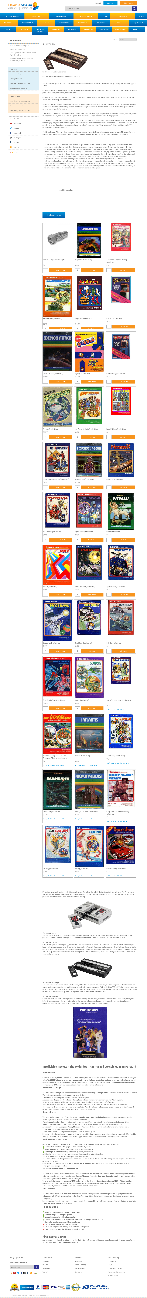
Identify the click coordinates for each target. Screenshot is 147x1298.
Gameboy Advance (40, 30)
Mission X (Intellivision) (114, 479)
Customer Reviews (115, 1268)
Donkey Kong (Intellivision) (115, 374)
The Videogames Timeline (19, 106)
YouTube (17, 123)
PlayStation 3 (64, 23)
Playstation (72, 29)
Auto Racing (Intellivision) (115, 756)
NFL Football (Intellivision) (52, 532)
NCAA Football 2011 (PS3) (19, 46)
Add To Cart (60, 270)
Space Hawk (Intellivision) (52, 643)
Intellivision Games (54, 215)
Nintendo (136, 29)
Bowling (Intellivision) (50, 869)
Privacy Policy (113, 1275)
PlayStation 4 (122, 16)
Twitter (16, 128)
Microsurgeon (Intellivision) (84, 479)
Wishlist (45, 1272)
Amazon (17, 147)
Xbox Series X (61, 16)
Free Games (14, 69)
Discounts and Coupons (18, 88)
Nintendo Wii (82, 23)
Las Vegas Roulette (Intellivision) (86, 429)
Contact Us (112, 1261)
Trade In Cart (110, 3)
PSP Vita (141, 16)
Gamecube (24, 29)
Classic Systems (15, 96)
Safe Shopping (113, 1258)
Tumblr (16, 142)
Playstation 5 (36, 16)
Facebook (17, 133)
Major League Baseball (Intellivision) (56, 479)
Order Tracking (80, 1265)
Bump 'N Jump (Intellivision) (116, 869)
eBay (16, 152)
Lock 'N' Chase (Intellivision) (116, 429)
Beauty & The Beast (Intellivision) (87, 812)
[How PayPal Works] (27, 1287)
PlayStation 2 (138, 23)
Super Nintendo (120, 29)
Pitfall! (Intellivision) (113, 532)
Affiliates (78, 1261)
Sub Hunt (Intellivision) (114, 643)
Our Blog (17, 119)
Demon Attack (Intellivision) (53, 374)
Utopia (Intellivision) (82, 700)
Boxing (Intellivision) (82, 869)
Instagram (17, 137)
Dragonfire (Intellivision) (83, 260)
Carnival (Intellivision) (114, 318)
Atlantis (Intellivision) (82, 756)
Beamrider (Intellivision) (51, 812)
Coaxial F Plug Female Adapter (54, 260)
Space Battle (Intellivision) (115, 587)
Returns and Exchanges (116, 1272)
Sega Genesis (104, 29)
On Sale (45, 1265)
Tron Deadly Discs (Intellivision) (54, 700)
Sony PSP (119, 23)
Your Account (47, 1258)
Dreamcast (56, 29)
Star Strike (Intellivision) (83, 643)
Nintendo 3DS (9, 23)
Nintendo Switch (86, 16)
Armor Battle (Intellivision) (52, 318)
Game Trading (80, 1268)
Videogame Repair (16, 74)
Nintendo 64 (88, 29)
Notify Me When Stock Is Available (117, 710)
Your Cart (45, 1261)
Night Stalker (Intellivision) (84, 532)
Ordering (78, 1258)
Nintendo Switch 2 (12, 16)
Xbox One (104, 16)
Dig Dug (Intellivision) (82, 374)
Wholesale (46, 1268)
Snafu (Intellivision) (50, 587)
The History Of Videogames (20, 101)
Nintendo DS (101, 23)
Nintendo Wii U (27, 23)
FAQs (110, 1265)
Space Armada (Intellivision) (85, 587)
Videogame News (16, 78)
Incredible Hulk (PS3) (17, 49)
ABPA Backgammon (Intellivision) (118, 700)
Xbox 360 (46, 23)
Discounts (78, 1272)
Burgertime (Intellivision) (83, 318)
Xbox (8, 29)
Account (98, 3)
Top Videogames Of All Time (20, 83)
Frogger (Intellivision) (50, 429)
